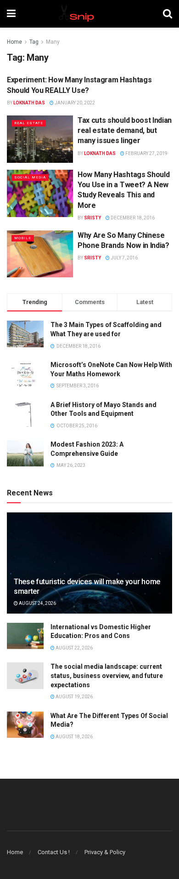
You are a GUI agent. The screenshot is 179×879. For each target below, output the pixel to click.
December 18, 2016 (132, 217)
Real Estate (28, 123)
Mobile (22, 238)
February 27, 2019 (146, 153)
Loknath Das (29, 102)
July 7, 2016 (124, 257)
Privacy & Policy (104, 852)
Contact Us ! (54, 852)
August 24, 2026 (37, 603)
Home (14, 42)
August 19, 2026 (74, 696)
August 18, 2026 (74, 736)
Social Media (30, 177)
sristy (92, 217)
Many (53, 42)
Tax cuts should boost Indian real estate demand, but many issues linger (125, 130)
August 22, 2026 (74, 647)
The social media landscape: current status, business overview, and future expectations (106, 675)
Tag (34, 42)
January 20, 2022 (74, 102)
